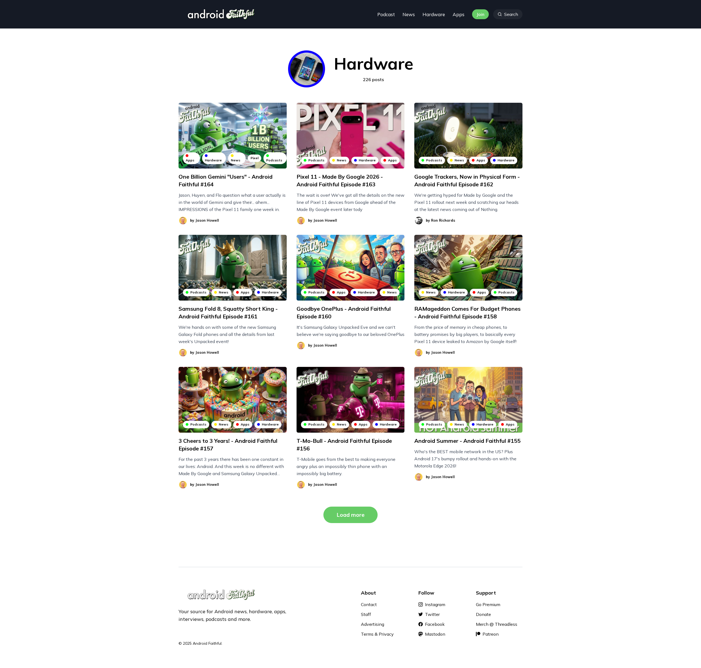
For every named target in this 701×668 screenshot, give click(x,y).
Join (480, 14)
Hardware (434, 14)
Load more (350, 514)
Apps (458, 14)
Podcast (386, 14)
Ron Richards (443, 220)
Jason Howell (207, 220)
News (409, 14)
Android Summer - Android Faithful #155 (467, 440)
